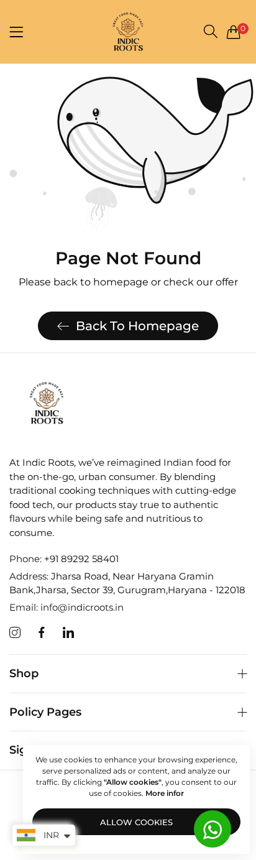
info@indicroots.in (66, 607)
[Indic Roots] (128, 31)
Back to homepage (137, 325)
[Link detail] (15, 633)
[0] (233, 32)
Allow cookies (136, 822)
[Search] (210, 31)
